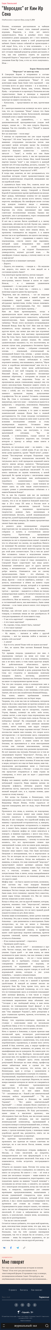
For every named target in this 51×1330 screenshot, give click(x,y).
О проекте (13, 1289)
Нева (22, 20)
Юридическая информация (25, 1320)
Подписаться (44, 1297)
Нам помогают (36, 1289)
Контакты (24, 1289)
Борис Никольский (9, 3)
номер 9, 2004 (30, 20)
